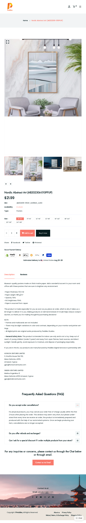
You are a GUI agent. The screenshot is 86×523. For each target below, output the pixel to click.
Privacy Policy (66, 512)
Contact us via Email (43, 462)
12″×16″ (38, 219)
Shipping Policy (76, 515)
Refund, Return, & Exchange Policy (57, 515)
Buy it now (43, 233)
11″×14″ (29, 219)
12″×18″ (47, 219)
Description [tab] (9, 274)
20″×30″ (9, 222)
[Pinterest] (53, 497)
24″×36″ (19, 222)
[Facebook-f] (32, 497)
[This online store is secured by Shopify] (10, 255)
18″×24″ (67, 219)
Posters (19, 211)
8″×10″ (20, 219)
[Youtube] (41, 497)
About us (57, 512)
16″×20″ (57, 219)
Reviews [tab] (23, 274)
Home (25, 20)
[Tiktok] (49, 497)
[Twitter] (37, 497)
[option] (43, 77)
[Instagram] (45, 497)
